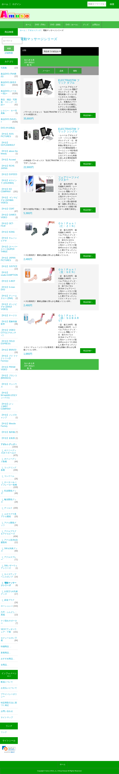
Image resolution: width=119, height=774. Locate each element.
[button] (9, 749)
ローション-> (9, 606)
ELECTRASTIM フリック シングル (68, 130)
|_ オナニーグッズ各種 (9, 460)
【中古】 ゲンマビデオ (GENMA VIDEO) (9, 200)
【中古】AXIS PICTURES (9, 135)
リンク (4, 732)
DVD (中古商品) (8, 128)
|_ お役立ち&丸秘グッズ (9, 592)
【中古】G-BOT (8, 281)
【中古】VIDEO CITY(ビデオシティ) (8, 332)
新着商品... (6, 652)
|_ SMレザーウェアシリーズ (9, 566)
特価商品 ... (6, 646)
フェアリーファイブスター (68, 178)
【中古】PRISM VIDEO (9, 368)
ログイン (16, 4)
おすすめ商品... (8, 659)
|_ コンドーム (9, 477)
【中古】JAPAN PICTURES (9, 259)
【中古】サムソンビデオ (9, 239)
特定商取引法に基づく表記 (9, 704)
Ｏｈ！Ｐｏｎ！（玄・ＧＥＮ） (67, 271)
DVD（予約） (40, 25)
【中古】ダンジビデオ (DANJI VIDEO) (9, 306)
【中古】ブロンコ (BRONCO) (9, 376)
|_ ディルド (9, 508)
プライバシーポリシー (9, 695)
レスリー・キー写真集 (9, 112)
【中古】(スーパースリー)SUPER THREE (9, 249)
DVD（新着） (56, 25)
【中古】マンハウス (9, 385)
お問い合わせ (7, 711)
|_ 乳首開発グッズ (9, 492)
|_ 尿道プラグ (9, 601)
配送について (7, 682)
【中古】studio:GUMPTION (9, 273)
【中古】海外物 (9, 432)
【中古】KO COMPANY (9, 190)
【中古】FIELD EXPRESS (8, 342)
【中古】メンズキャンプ (9, 416)
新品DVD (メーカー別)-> (9, 92)
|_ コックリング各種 (9, 468)
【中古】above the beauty (9, 152)
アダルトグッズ (34, 30)
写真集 (9, 68)
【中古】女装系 (9, 438)
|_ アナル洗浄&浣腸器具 (9, 541)
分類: (24, 50)
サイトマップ (7, 717)
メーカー (46, 71)
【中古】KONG (8, 232)
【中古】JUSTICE (9, 267)
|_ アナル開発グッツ (9, 524)
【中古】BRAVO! (9, 351)
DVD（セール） (72, 25)
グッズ (85, 25)
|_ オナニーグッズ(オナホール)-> (9, 452)
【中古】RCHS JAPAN (7, 167)
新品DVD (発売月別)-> (9, 83)
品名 (61, 71)
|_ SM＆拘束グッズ (9, 549)
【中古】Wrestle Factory (8, 424)
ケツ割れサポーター (9, 622)
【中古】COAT (9, 210)
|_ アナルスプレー (9, 558)
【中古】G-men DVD (8, 288)
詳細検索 (9, 53)
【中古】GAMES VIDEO (9, 216)
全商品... (5, 665)
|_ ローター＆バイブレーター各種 (9, 484)
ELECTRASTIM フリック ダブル (68, 81)
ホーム (5, 4)
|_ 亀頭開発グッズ (9, 500)
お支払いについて (9, 688)
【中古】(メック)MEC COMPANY (7, 406)
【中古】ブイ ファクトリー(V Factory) (9, 358)
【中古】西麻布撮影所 (9, 322)
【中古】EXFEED (9, 174)
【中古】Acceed (9, 160)
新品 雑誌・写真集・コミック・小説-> (9, 102)
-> (9, 445)
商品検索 (9, 32)
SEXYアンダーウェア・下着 (9, 630)
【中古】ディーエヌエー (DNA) (9, 297)
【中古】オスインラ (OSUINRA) (9, 181)
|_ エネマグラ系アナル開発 (9, 515)
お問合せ (96, 25)
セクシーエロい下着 (9, 639)
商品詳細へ (88, 115)
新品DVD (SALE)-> (9, 120)
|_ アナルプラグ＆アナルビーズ (9, 533)
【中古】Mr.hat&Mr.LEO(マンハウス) (9, 395)
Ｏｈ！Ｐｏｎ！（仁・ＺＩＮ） (67, 224)
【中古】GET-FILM (7, 224)
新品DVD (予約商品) (9, 75)
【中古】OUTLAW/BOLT (8, 143)
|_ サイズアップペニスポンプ (9, 575)
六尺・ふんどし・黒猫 (9, 613)
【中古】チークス (9, 315)
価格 (75, 71)
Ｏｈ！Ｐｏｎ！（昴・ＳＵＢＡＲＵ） (68, 318)
